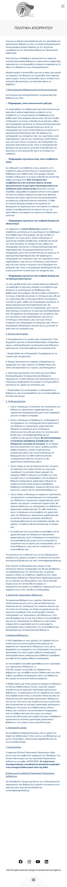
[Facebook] (21, 861)
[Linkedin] (46, 861)
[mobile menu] (62, 6)
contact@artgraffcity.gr (33, 434)
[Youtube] (38, 861)
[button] (33, 879)
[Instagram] (29, 861)
